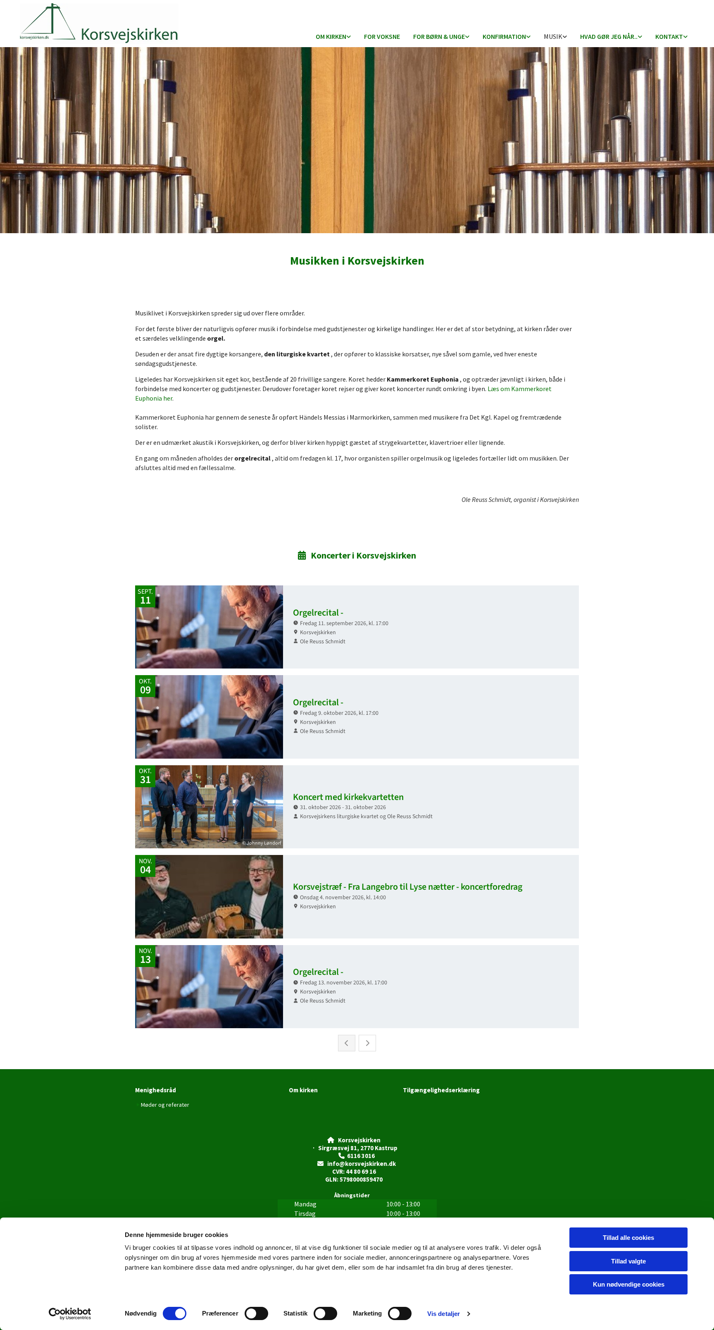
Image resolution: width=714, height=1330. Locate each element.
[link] (333, 37)
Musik (553, 36)
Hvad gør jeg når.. (609, 36)
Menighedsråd (155, 1090)
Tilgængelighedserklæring (441, 1090)
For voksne (382, 36)
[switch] (256, 1313)
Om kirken (331, 36)
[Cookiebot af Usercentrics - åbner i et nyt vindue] (70, 1314)
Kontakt (669, 36)
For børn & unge (439, 36)
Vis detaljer (443, 1313)
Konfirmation (504, 36)
